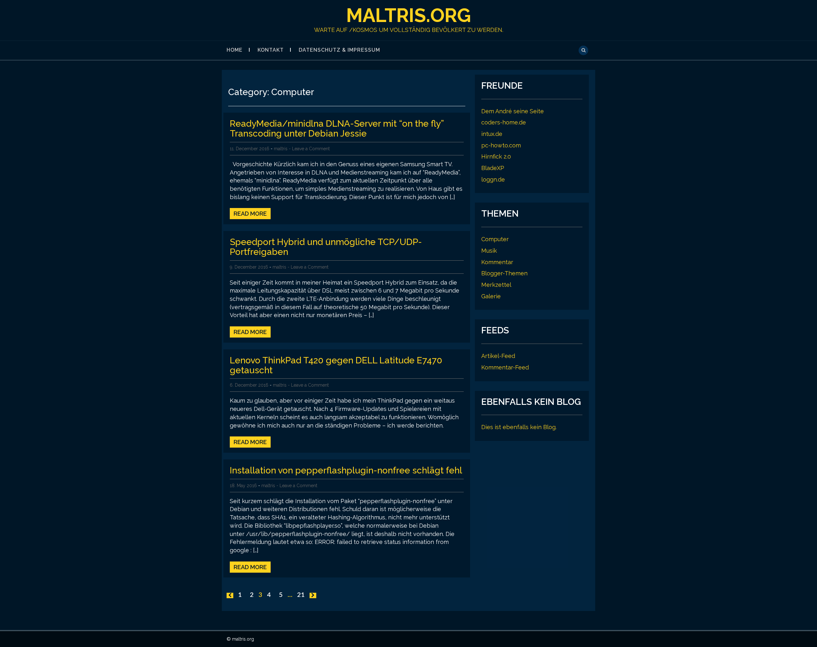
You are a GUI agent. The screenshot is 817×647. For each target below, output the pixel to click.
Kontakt (271, 50)
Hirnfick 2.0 (496, 156)
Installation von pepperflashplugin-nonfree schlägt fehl (346, 470)
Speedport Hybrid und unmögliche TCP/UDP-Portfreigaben (326, 247)
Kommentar (497, 262)
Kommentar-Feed (505, 367)
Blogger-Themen (504, 273)
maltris (281, 148)
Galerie (491, 296)
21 (301, 595)
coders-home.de (503, 122)
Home (235, 50)
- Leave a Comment (309, 148)
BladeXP (492, 168)
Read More (250, 213)
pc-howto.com (501, 145)
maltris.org (408, 15)
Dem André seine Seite (512, 111)
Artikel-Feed (498, 356)
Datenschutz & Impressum (339, 50)
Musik (489, 250)
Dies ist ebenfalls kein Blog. (519, 427)
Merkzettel (496, 284)
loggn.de (493, 179)
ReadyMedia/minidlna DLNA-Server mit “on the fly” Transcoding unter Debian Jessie (337, 128)
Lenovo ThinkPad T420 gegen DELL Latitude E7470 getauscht (336, 365)
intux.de (491, 133)
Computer (495, 239)
